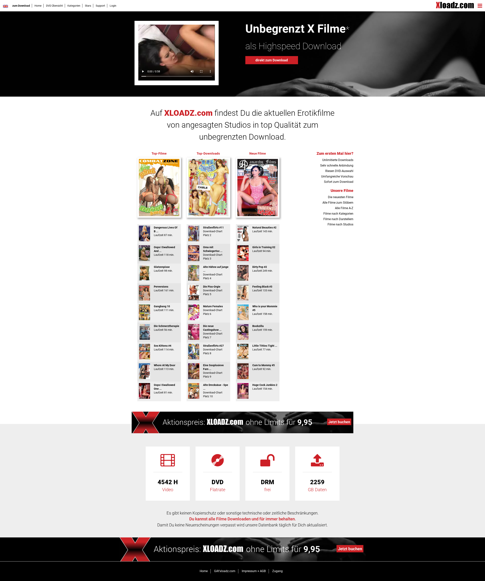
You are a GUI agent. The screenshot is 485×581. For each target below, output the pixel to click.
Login (113, 5)
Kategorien (73, 5)
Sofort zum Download (338, 182)
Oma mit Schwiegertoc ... (212, 253)
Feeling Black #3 (262, 288)
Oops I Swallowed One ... (164, 388)
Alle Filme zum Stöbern (337, 202)
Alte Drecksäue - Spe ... (215, 390)
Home (37, 5)
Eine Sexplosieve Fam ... (213, 371)
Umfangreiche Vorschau (337, 176)
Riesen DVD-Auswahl (339, 171)
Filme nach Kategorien (338, 213)
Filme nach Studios (340, 224)
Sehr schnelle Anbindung (336, 165)
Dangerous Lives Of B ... (165, 231)
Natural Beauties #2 (264, 229)
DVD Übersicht (54, 5)
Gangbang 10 (164, 308)
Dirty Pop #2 (262, 268)
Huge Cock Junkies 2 (264, 386)
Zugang (277, 571)
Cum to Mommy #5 (263, 367)
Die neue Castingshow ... (212, 332)
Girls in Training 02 (263, 249)
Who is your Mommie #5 (264, 310)
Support (100, 5)
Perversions (164, 288)
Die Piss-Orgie (212, 290)
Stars (88, 5)
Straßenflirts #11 (213, 231)
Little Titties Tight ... (264, 347)
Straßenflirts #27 (213, 349)
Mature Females (213, 310)
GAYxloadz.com (224, 571)
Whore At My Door (164, 367)
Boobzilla (262, 328)
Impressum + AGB (254, 571)
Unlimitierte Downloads (337, 160)
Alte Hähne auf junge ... (215, 272)
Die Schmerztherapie (166, 328)
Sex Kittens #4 (164, 347)
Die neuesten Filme (340, 197)
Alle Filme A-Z (344, 208)
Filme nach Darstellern (338, 219)
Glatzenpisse (163, 268)
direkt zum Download (271, 60)
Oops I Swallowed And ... (164, 251)
